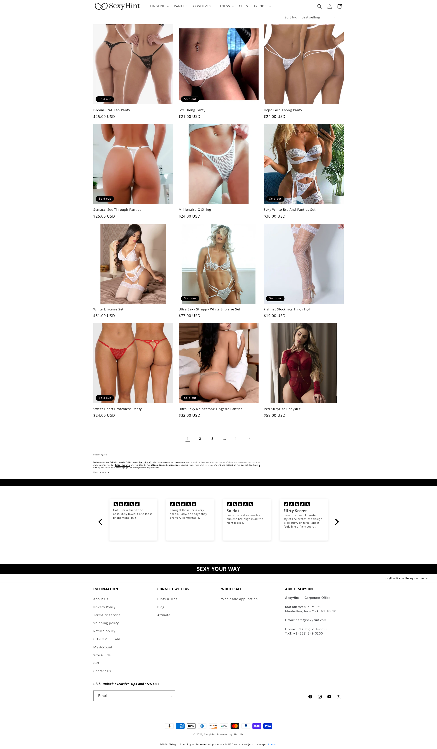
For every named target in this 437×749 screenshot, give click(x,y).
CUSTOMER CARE (107, 639)
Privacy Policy (104, 607)
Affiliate (163, 615)
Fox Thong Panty (192, 110)
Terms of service (107, 615)
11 (237, 438)
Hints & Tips (167, 599)
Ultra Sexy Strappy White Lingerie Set (209, 309)
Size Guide (102, 655)
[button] (159, 6)
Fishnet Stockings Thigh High (288, 309)
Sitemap (272, 744)
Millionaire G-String (195, 210)
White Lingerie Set (108, 309)
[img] (133, 504)
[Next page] (249, 438)
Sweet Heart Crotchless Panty (117, 409)
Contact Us (102, 671)
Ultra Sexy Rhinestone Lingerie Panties (211, 409)
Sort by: (291, 17)
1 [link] (188, 438)
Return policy (104, 631)
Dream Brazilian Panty (111, 110)
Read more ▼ (101, 472)
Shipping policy (106, 623)
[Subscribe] (170, 696)
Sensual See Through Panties (117, 210)
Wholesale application (239, 599)
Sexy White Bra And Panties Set (289, 210)
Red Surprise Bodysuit (282, 409)
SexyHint (210, 734)
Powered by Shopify (230, 734)
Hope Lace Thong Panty (283, 110)
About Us (100, 599)
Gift (96, 663)
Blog (160, 607)
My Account (102, 647)
